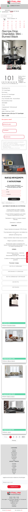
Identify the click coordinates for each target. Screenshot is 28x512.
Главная (14, 450)
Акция (11, 11)
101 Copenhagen (6, 90)
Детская (14, 470)
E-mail (7, 191)
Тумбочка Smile (6, 323)
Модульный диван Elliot (8, 429)
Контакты (7, 10)
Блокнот (4, 510)
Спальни (14, 465)
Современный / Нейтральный (9, 107)
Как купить (14, 454)
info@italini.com (14, 83)
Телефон (8, 194)
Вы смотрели (18, 510)
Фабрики (14, 451)
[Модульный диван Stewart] (13, 378)
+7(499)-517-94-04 (14, 5)
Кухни (14, 467)
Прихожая (14, 469)
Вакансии (14, 455)
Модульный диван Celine (9, 358)
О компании (14, 457)
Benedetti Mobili (11, 325)
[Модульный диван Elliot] (14, 414)
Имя (7, 189)
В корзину (6, 130)
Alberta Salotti (11, 361)
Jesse (9, 432)
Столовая (14, 466)
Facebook (14, 506)
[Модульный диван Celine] (14, 343)
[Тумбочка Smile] (13, 307)
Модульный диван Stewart (9, 394)
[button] (3, 52)
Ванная (14, 472)
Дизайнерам (5, 11)
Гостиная (14, 463)
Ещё (14, 460)
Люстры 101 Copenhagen (8, 94)
